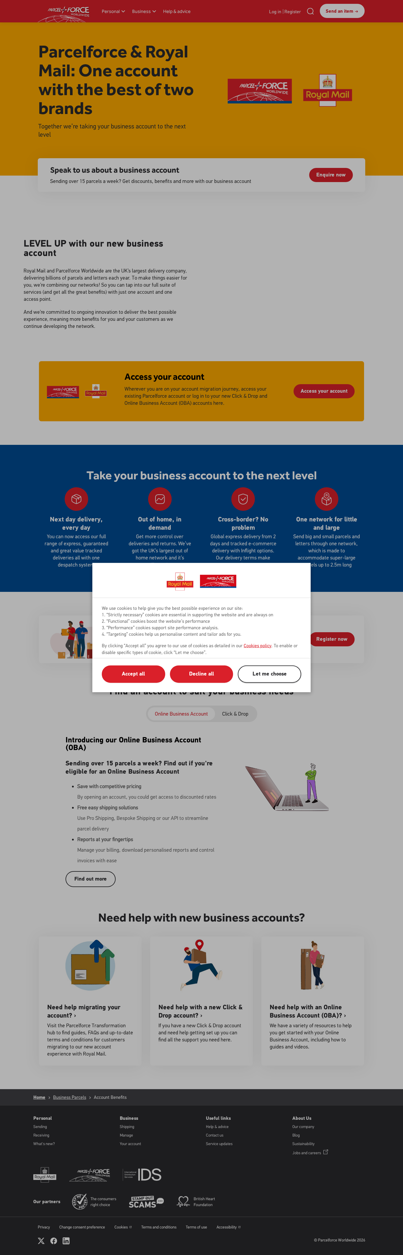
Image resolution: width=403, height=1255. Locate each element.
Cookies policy (257, 645)
